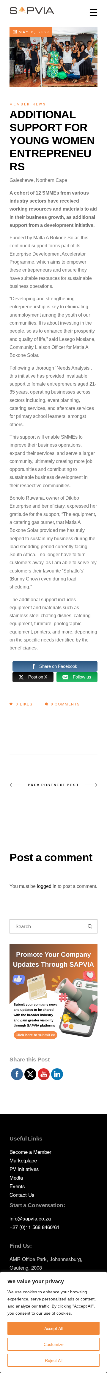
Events (17, 1186)
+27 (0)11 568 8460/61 (34, 1227)
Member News (28, 104)
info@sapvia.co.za (30, 1218)
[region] (53, 1322)
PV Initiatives (24, 1168)
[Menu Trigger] (93, 12)
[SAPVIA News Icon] (53, 998)
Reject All (53, 1360)
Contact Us (22, 1194)
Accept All (53, 1328)
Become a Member (30, 1151)
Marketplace (23, 1160)
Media (16, 1177)
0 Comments (64, 703)
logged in (46, 886)
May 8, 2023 (33, 32)
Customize (54, 1344)
